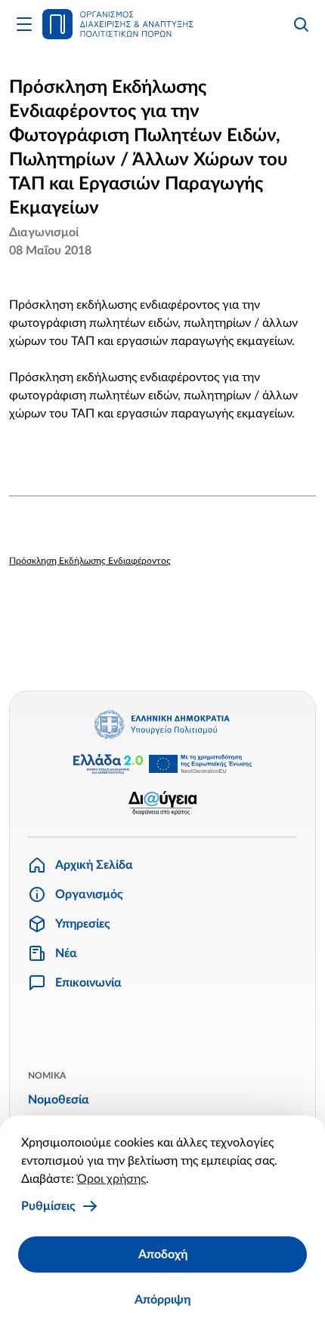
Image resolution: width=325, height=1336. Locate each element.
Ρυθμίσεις (48, 1206)
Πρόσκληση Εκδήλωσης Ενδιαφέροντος (90, 560)
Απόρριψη (162, 1300)
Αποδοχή (162, 1254)
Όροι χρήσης (111, 1179)
